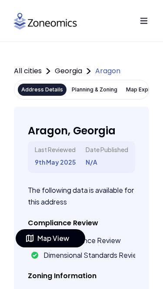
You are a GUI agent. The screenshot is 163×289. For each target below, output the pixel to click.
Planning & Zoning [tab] (94, 89)
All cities (28, 71)
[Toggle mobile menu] (144, 20)
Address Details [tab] (42, 89)
